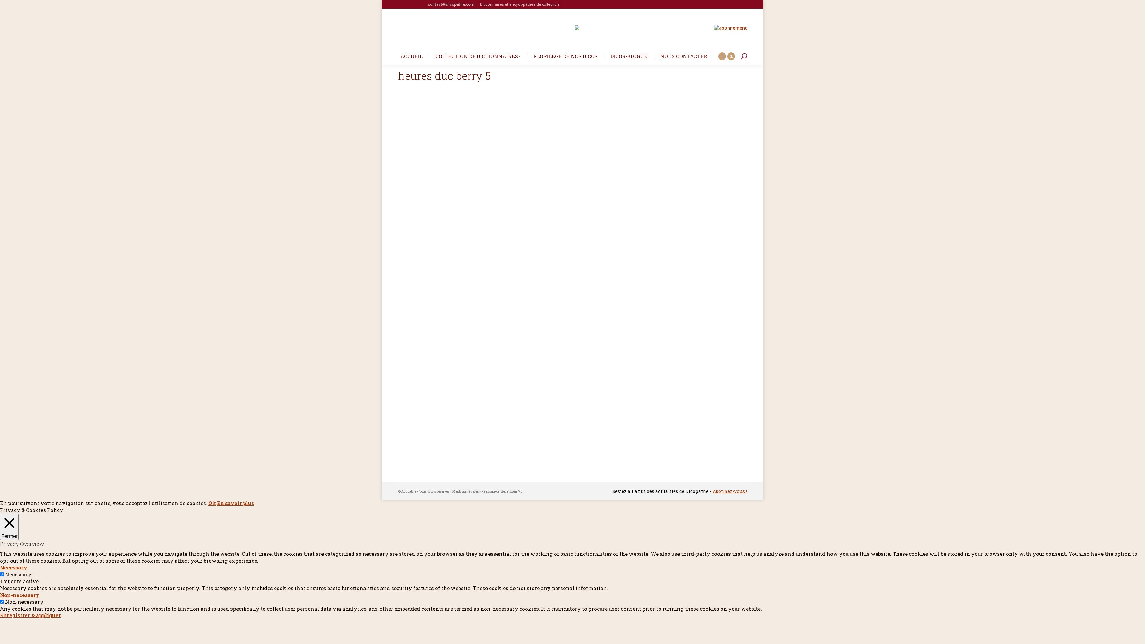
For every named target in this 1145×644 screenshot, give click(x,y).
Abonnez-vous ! (730, 491)
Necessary (18, 574)
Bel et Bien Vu (511, 491)
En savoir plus (235, 503)
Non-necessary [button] (19, 595)
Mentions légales (465, 491)
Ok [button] (212, 503)
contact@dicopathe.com (451, 4)
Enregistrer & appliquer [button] (30, 615)
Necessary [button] (13, 567)
